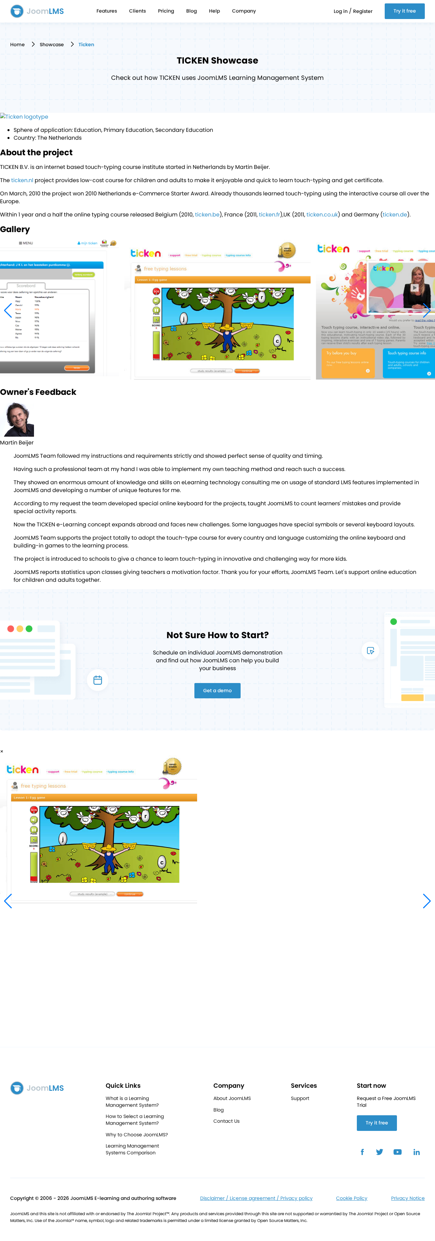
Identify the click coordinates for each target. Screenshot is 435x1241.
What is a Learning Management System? (132, 1101)
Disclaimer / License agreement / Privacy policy (256, 1198)
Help (214, 10)
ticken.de (395, 215)
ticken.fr (269, 215)
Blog (191, 10)
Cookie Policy (351, 1198)
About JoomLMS (232, 1098)
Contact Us (226, 1121)
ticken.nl (22, 180)
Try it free (405, 10)
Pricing (166, 10)
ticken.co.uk (322, 215)
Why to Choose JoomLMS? (137, 1135)
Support (300, 1098)
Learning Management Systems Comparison (132, 1149)
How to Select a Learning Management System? (135, 1119)
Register (362, 11)
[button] (427, 310)
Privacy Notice (408, 1198)
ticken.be (207, 215)
